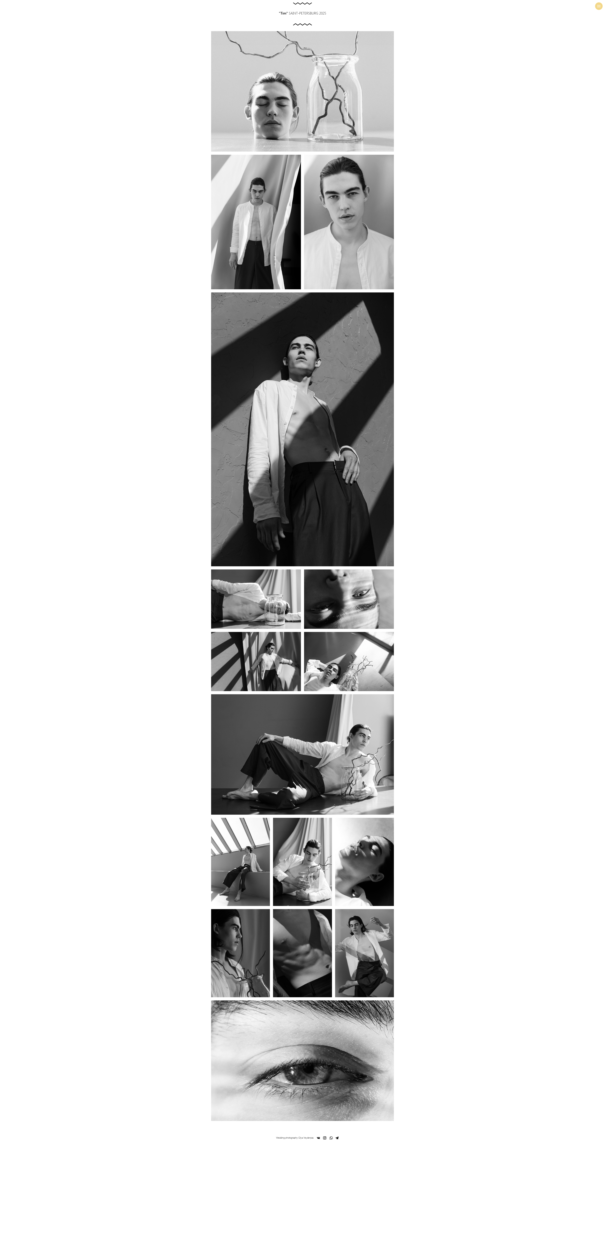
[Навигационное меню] (599, 6)
